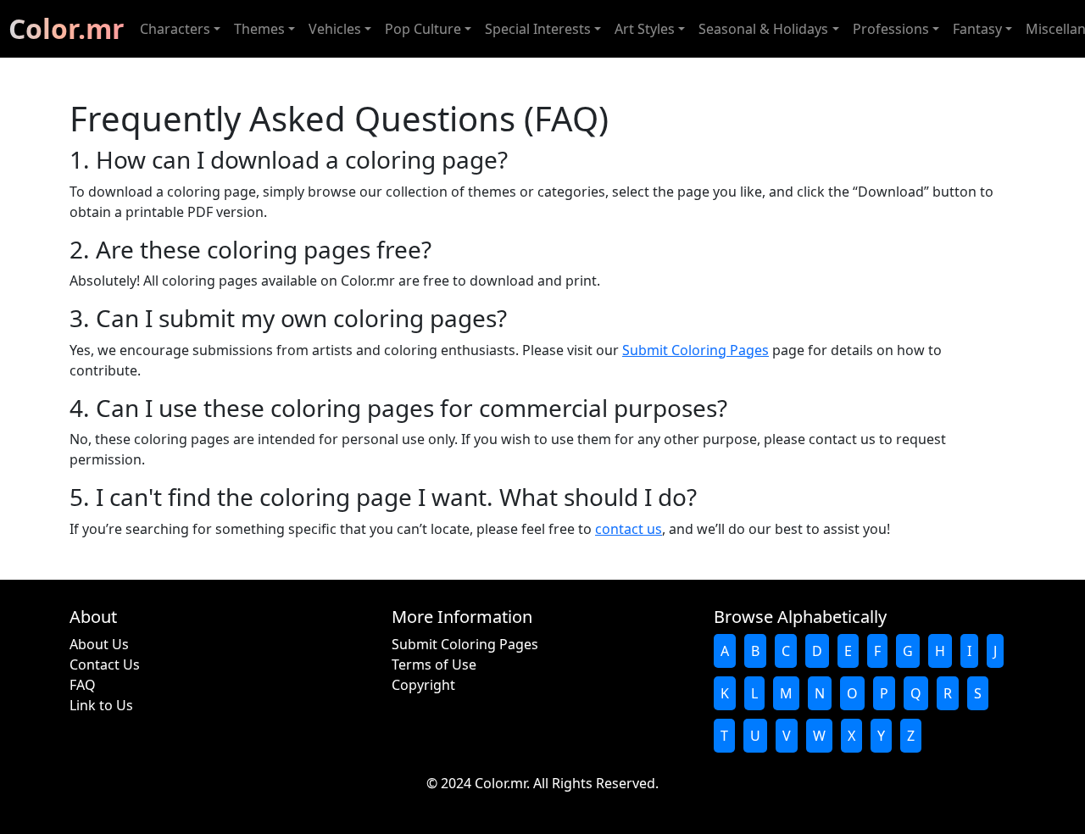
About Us (99, 644)
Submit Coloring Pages (695, 350)
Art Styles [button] (645, 28)
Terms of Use (434, 664)
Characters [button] (175, 28)
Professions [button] (891, 28)
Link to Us (101, 705)
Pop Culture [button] (423, 28)
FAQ (83, 685)
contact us (628, 529)
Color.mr (66, 28)
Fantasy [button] (977, 28)
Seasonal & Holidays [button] (763, 28)
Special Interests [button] (538, 28)
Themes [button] (259, 28)
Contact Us (105, 664)
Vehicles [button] (335, 28)
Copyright (423, 685)
